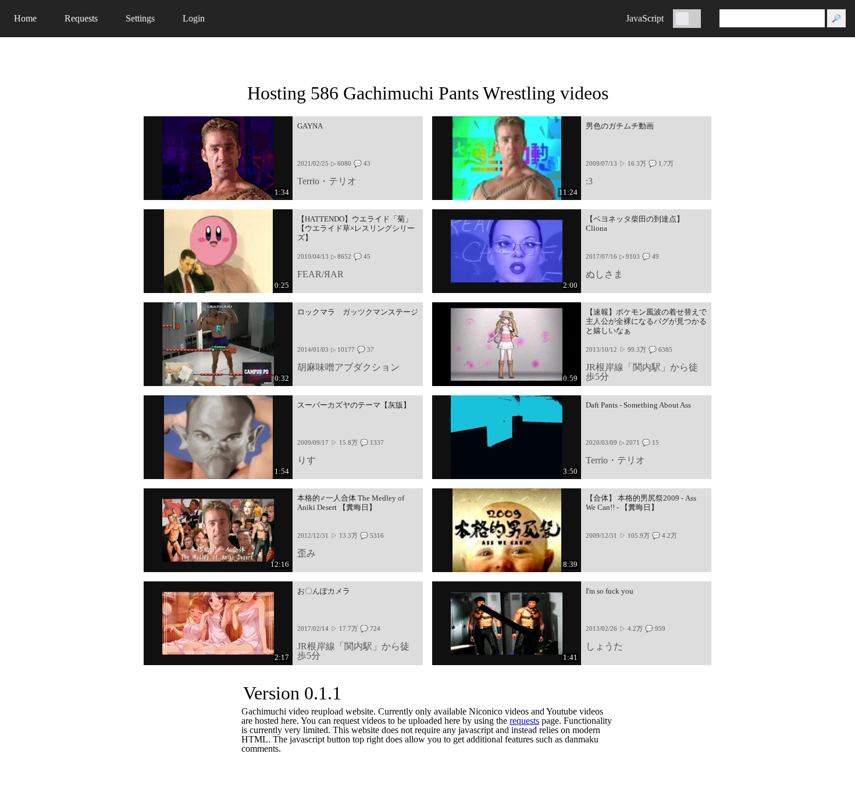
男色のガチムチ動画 (620, 126)
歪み (306, 553)
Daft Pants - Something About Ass (638, 405)
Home (25, 18)
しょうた (604, 646)
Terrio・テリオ (327, 181)
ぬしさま (604, 274)
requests (524, 721)
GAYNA (310, 126)
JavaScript (645, 18)
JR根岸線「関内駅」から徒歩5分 (642, 371)
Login (194, 18)
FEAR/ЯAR (320, 274)
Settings (140, 18)
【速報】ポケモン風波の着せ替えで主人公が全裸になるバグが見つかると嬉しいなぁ (646, 321)
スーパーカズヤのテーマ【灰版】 (354, 405)
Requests (81, 18)
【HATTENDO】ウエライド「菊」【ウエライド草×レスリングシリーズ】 (356, 228)
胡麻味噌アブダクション (348, 367)
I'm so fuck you (609, 591)
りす (306, 460)
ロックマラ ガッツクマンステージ (357, 312)
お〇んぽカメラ (323, 591)
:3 (589, 181)
